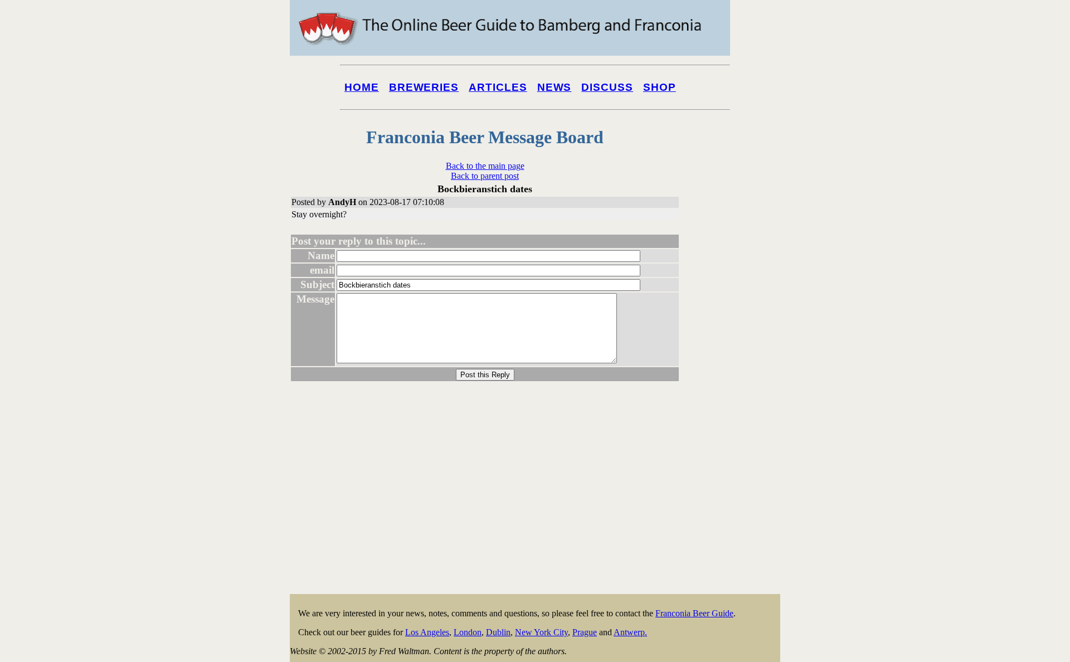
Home (361, 87)
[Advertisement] (735, 424)
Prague (584, 632)
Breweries (424, 87)
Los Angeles (427, 632)
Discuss (607, 87)
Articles (498, 87)
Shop (659, 87)
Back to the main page (485, 166)
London (467, 632)
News (554, 87)
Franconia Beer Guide (694, 613)
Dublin (498, 632)
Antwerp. (630, 632)
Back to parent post (485, 176)
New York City (541, 632)
